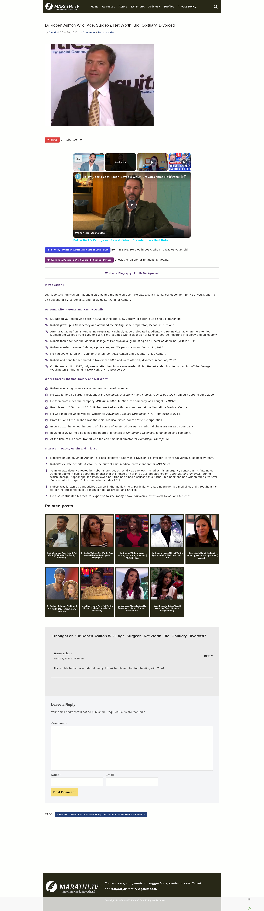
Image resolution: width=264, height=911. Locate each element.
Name (56, 774)
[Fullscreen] (102, 169)
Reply (208, 656)
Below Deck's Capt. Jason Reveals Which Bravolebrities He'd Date (131, 177)
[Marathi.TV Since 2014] (62, 6)
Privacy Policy (187, 6)
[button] (160, 6)
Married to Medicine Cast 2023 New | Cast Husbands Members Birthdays (101, 814)
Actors (123, 6)
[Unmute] (79, 169)
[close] (249, 899)
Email (111, 774)
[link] (78, 176)
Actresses (108, 6)
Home (94, 6)
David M (53, 32)
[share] (184, 175)
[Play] (75, 169)
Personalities (106, 32)
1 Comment (88, 32)
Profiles (169, 6)
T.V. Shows (138, 6)
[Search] (216, 7)
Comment (59, 723)
